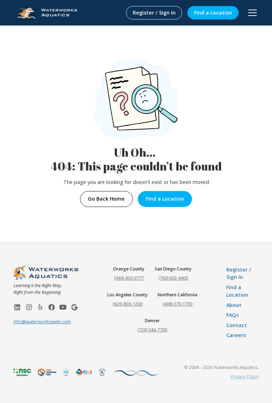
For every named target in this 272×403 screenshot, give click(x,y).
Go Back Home (106, 198)
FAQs (232, 315)
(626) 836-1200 (127, 304)
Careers (236, 335)
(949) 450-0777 (129, 278)
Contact (236, 325)
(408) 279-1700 (177, 304)
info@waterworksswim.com (42, 322)
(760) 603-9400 (173, 278)
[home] (45, 12)
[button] (251, 12)
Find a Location (213, 12)
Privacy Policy (245, 377)
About (234, 305)
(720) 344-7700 (152, 330)
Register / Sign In (154, 12)
